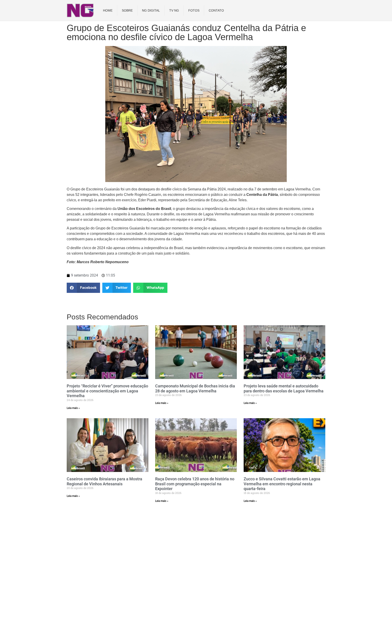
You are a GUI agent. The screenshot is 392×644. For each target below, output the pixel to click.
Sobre (127, 10)
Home (108, 10)
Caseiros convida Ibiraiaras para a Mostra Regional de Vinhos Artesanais (104, 481)
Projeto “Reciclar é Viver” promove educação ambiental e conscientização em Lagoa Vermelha (107, 391)
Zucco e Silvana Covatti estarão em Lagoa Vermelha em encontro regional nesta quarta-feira (282, 483)
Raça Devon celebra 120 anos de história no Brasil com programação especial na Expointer (194, 483)
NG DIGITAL (151, 10)
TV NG (174, 10)
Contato (216, 10)
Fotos (193, 10)
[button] (83, 288)
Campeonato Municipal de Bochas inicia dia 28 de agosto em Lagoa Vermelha (195, 388)
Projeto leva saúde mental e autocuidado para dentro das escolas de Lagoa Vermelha (283, 388)
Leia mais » (73, 408)
